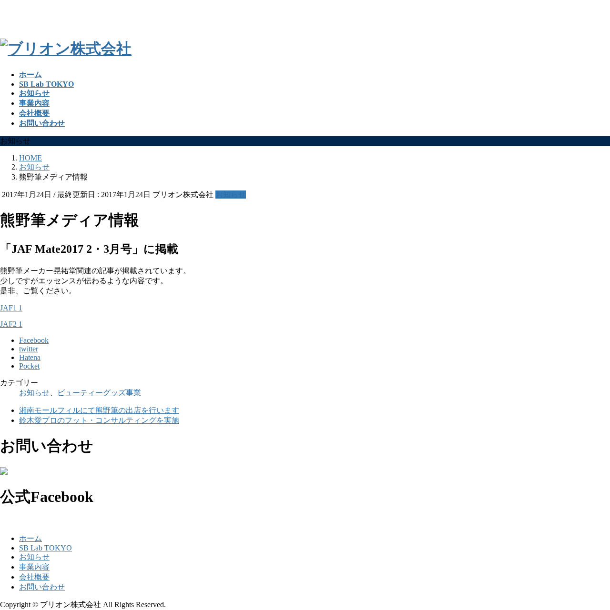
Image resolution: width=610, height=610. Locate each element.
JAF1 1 (11, 308)
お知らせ (230, 194)
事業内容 (34, 567)
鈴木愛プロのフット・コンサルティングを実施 (99, 420)
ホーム (30, 538)
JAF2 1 (11, 324)
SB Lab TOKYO (45, 548)
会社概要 (34, 577)
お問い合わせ (42, 587)
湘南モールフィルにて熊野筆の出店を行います (99, 410)
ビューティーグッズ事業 (99, 393)
